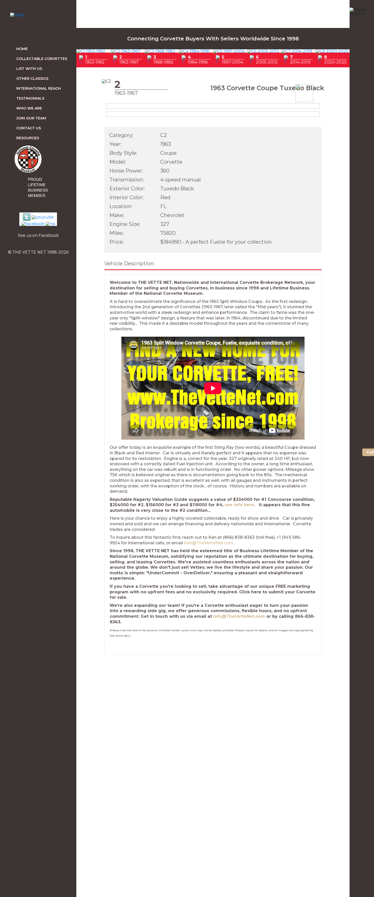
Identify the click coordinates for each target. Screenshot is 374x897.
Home (22, 49)
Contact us (28, 128)
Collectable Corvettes (41, 58)
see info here (239, 504)
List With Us (29, 68)
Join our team (31, 118)
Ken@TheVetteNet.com (208, 542)
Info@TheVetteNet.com (239, 616)
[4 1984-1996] (194, 51)
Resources (27, 138)
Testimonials (30, 98)
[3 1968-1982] (160, 51)
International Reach (38, 88)
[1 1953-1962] (91, 51)
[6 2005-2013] (263, 51)
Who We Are (29, 108)
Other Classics (32, 78)
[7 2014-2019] (296, 51)
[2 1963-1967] (125, 51)
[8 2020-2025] (332, 51)
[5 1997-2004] (229, 51)
